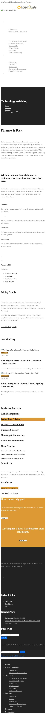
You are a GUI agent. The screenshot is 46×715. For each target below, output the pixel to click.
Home (7, 106)
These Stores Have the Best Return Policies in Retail (22, 621)
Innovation (4, 353)
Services (8, 108)
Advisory (8, 110)
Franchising (5, 376)
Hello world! (9, 618)
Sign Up (4, 637)
